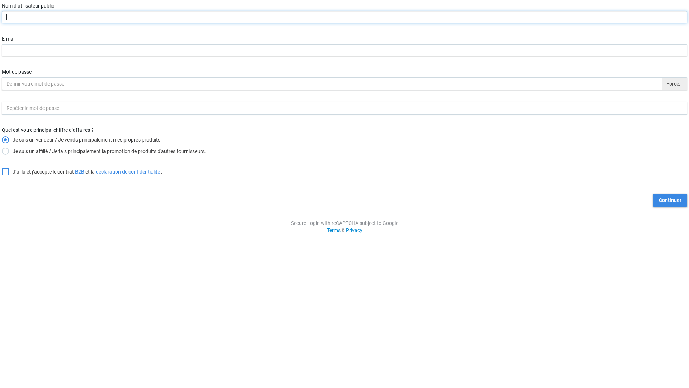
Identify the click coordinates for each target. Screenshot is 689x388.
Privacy (354, 230)
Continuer (670, 200)
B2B (79, 172)
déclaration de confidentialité (128, 172)
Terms (334, 230)
